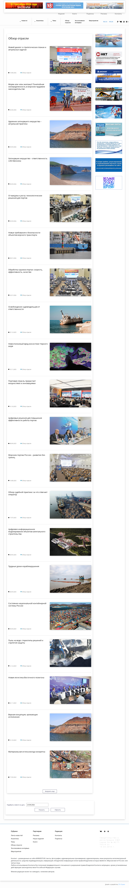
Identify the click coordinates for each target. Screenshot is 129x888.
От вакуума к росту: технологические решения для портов (25, 196)
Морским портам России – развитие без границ (26, 456)
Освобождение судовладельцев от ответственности (24, 308)
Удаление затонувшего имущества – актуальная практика (24, 122)
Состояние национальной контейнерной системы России (27, 604)
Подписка (90, 14)
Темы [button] (54, 20)
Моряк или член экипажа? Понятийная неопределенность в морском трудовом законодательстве (26, 86)
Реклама (104, 14)
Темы (13, 842)
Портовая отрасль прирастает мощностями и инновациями (22, 382)
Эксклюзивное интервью (80, 21)
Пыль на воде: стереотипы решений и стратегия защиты (25, 641)
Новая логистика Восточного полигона (26, 677)
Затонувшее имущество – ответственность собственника (27, 159)
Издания (61, 14)
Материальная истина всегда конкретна (26, 751)
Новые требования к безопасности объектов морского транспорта (24, 233)
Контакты (118, 14)
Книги (74, 14)
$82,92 (105, 22)
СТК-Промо (121, 884)
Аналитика (15, 839)
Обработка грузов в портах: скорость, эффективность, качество (25, 270)
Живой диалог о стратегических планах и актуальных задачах (27, 48)
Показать (42, 810)
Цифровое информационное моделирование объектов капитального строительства (26, 531)
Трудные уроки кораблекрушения (23, 566)
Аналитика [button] (39, 20)
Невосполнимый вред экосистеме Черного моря (28, 345)
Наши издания (38, 839)
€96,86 (111, 22)
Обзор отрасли (68, 21)
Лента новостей (17, 835)
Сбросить (58, 810)
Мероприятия (93, 20)
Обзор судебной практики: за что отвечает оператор (27, 493)
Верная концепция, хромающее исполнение (23, 715)
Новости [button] (24, 20)
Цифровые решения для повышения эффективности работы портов (25, 419)
